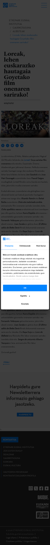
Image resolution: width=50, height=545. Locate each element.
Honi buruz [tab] (41, 246)
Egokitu (23, 296)
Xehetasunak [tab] (24, 246)
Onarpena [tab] (9, 246)
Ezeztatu (25, 304)
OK (25, 288)
